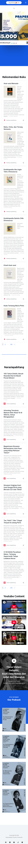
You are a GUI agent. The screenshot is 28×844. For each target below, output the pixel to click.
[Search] (14, 8)
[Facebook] (5, 842)
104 (11, 344)
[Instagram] (14, 842)
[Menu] (25, 2)
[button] (11, 43)
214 (11, 588)
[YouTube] (22, 842)
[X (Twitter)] (9, 842)
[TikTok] (18, 842)
